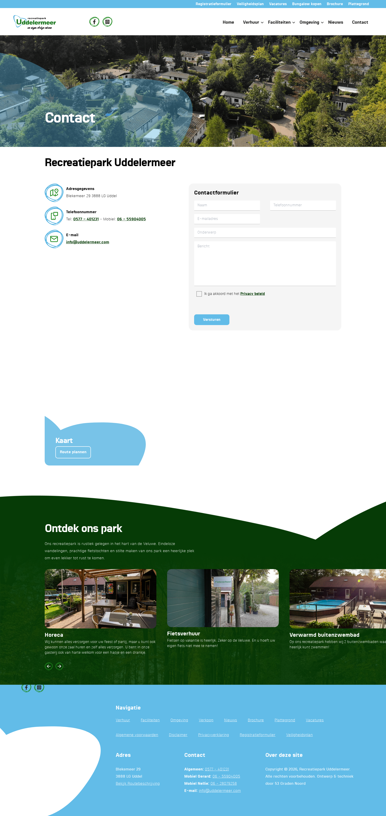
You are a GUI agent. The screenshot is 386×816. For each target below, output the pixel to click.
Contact (360, 22)
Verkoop (206, 720)
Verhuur (251, 22)
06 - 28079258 (223, 784)
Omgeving (309, 22)
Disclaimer (178, 735)
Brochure (256, 720)
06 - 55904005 (226, 776)
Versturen (211, 319)
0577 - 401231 (217, 769)
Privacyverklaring (213, 735)
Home (228, 22)
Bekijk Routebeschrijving (138, 784)
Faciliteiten (279, 22)
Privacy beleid (252, 294)
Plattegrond (285, 720)
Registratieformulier (257, 735)
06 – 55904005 (131, 219)
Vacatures (315, 720)
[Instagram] (107, 22)
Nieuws (335, 22)
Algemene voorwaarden (137, 735)
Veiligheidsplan (299, 735)
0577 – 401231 (86, 219)
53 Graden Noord (290, 784)
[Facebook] (94, 22)
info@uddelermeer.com (87, 242)
